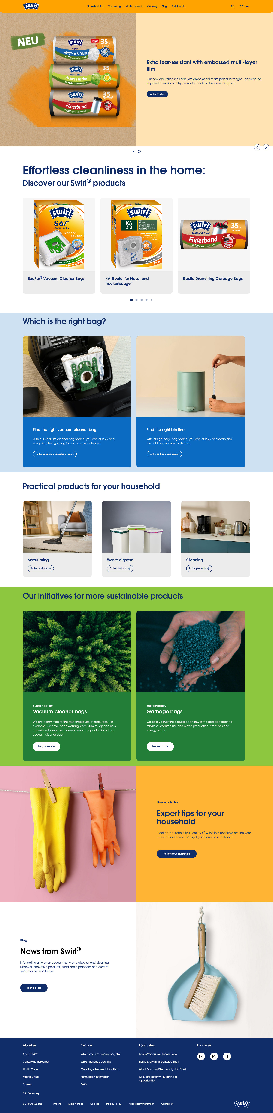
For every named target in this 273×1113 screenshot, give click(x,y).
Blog (164, 6)
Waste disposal (120, 560)
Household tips (95, 6)
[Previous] (257, 147)
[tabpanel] (136, 78)
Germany (33, 1093)
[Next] (266, 147)
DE (241, 6)
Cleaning (194, 560)
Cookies (94, 1104)
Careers (27, 1084)
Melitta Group (31, 1077)
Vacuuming (38, 560)
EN (247, 6)
